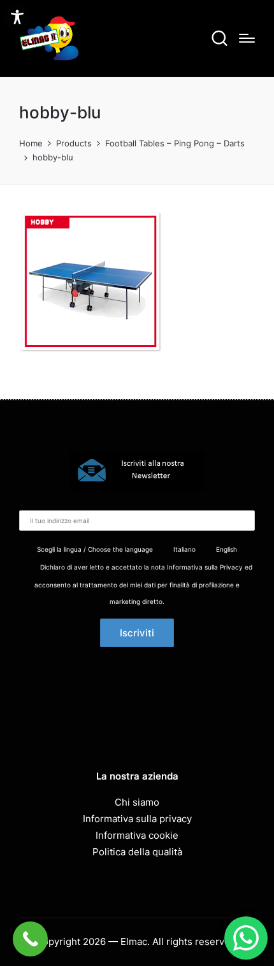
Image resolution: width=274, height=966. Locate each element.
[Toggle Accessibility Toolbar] (17, 17)
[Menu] (247, 38)
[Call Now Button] (30, 938)
